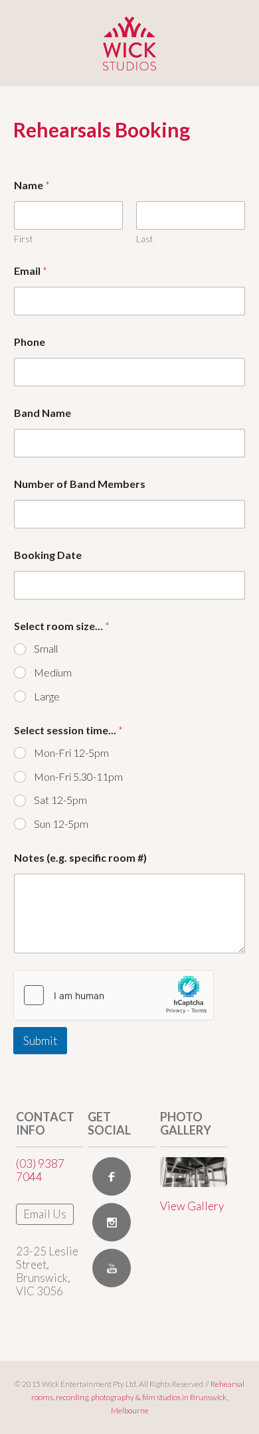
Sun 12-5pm (61, 823)
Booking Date (48, 554)
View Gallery (192, 1206)
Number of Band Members (79, 483)
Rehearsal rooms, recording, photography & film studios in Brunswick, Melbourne (137, 1397)
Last (144, 238)
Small (46, 648)
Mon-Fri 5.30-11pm (78, 776)
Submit (40, 1041)
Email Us (44, 1214)
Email (30, 270)
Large (47, 696)
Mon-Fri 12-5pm (71, 752)
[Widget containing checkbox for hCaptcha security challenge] (113, 995)
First (23, 238)
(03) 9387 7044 (40, 1170)
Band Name (42, 412)
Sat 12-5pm (60, 799)
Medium (53, 672)
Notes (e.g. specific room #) (80, 857)
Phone (29, 341)
